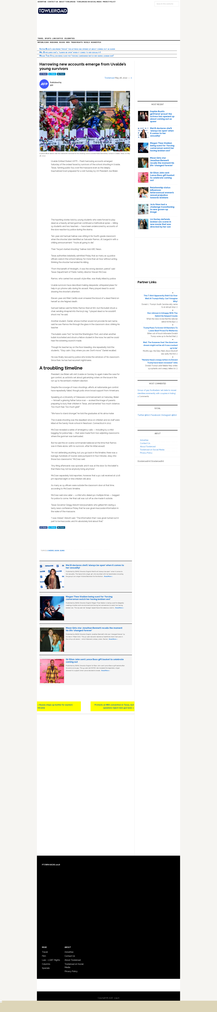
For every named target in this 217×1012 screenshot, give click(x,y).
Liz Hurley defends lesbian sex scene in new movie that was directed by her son (160, 223)
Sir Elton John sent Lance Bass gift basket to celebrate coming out (162, 176)
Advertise (144, 440)
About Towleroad (148, 446)
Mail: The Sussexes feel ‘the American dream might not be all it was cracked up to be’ (160, 345)
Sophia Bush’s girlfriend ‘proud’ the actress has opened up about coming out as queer (77, 49)
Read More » (108, 576)
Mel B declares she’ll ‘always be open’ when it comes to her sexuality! (70, 52)
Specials (46, 968)
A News (50, 550)
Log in (116, 998)
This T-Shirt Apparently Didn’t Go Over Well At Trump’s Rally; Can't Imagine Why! (161, 298)
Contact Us (145, 443)
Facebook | (156, 415)
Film (44, 956)
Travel (45, 952)
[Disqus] (85, 751)
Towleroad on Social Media (152, 450)
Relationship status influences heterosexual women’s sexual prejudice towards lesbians (162, 192)
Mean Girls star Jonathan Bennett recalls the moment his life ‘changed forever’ (162, 162)
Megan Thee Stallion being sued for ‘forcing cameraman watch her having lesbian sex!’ (76, 56)
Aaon (57, 550)
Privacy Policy (146, 453)
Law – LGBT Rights (51, 960)
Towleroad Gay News (109, 11)
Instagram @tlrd (169, 415)
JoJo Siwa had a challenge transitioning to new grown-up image (162, 208)
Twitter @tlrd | (144, 415)
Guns (62, 550)
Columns (46, 964)
